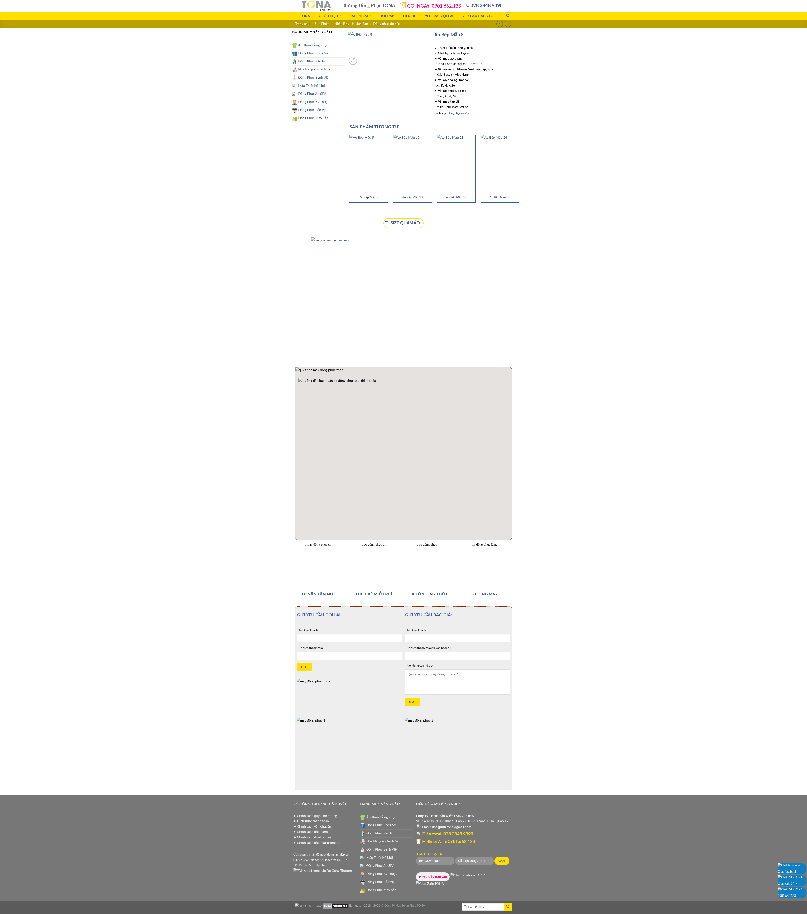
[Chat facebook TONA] (467, 876)
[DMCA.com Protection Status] (335, 905)
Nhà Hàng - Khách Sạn (351, 23)
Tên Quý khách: (309, 630)
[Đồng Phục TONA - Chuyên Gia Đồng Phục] (316, 6)
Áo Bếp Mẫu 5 (368, 197)
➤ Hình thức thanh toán (311, 821)
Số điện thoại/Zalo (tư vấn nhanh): (429, 648)
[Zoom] (353, 61)
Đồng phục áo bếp (386, 23)
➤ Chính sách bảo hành (310, 832)
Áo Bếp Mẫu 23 (456, 197)
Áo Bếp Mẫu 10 (412, 197)
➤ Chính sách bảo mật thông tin (316, 842)
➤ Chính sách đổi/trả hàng (312, 837)
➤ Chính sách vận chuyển (312, 826)
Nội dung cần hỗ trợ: (420, 665)
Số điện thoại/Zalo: (311, 648)
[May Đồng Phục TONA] (308, 905)
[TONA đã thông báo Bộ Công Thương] (322, 870)
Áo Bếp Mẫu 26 (500, 197)
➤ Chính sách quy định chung (315, 816)
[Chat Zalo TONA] (430, 885)
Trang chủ (302, 23)
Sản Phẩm (322, 23)
